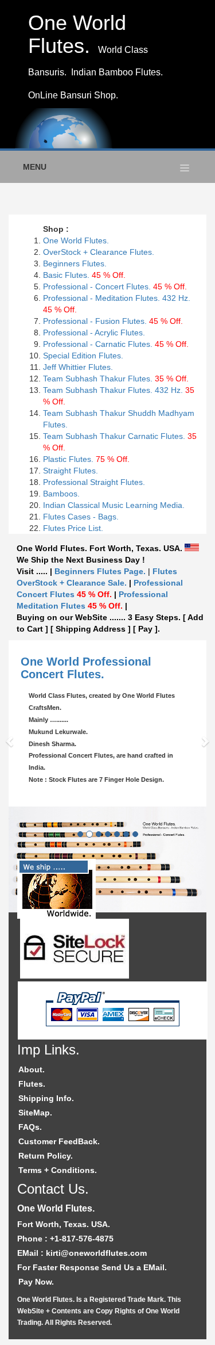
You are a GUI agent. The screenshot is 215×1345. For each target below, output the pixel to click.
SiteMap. (35, 1112)
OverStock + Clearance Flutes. (98, 252)
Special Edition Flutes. (83, 355)
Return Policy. (45, 1155)
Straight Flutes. (70, 470)
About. (31, 1069)
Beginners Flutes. (75, 263)
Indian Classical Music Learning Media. (114, 505)
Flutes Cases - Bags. (81, 516)
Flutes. (31, 1083)
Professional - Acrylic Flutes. (94, 332)
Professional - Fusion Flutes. (95, 321)
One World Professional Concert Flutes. (86, 668)
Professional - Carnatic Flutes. (116, 344)
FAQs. (30, 1127)
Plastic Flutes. (86, 459)
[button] (11, 741)
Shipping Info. (46, 1098)
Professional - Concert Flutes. (115, 286)
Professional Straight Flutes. (94, 482)
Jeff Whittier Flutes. (78, 367)
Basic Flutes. (66, 275)
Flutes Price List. (73, 528)
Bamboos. (61, 493)
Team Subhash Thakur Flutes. (116, 378)
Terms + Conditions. (57, 1170)
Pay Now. (36, 1281)
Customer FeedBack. (59, 1141)
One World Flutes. (76, 240)
